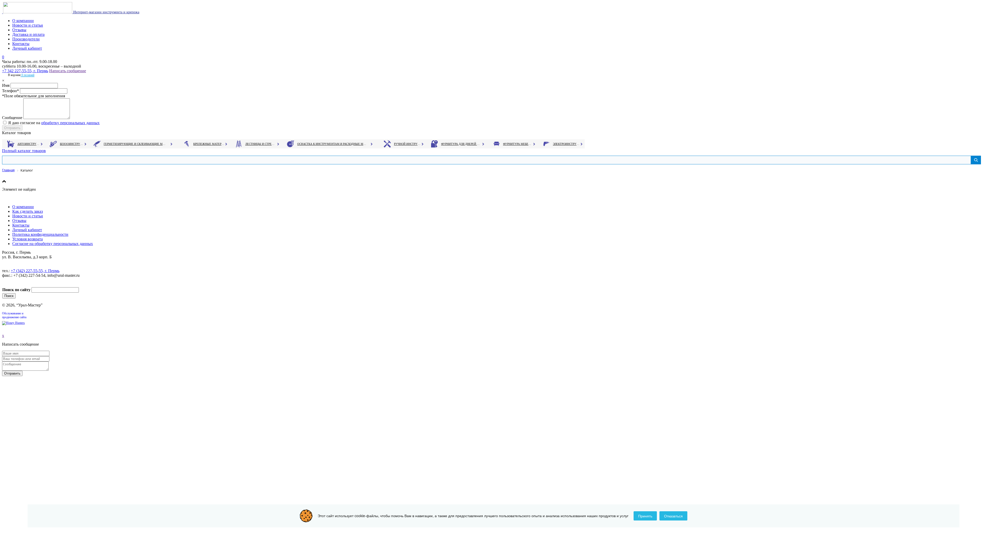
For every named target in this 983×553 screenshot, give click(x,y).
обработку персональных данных (70, 123)
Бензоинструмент (72, 143)
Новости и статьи (27, 25)
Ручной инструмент (407, 143)
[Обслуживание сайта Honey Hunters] (13, 323)
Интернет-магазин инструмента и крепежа (105, 12)
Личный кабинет (27, 48)
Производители (26, 39)
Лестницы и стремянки (260, 143)
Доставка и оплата (28, 34)
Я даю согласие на (54, 123)
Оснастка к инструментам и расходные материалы (331, 143)
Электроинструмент (566, 143)
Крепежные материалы (209, 143)
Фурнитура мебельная (517, 143)
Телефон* (10, 91)
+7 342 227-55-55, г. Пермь (25, 71)
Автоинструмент (28, 143)
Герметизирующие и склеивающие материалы (135, 143)
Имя (5, 85)
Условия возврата (27, 239)
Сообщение (12, 117)
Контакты (20, 43)
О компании (23, 20)
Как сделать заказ (27, 211)
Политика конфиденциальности (40, 234)
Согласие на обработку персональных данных (52, 243)
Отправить (12, 373)
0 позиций (27, 75)
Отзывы (19, 30)
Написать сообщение (67, 71)
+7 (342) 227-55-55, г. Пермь (35, 271)
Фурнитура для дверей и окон (461, 143)
